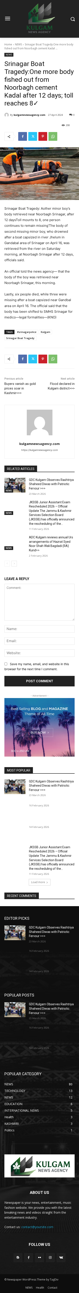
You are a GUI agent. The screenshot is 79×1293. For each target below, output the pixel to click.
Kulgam (45, 332)
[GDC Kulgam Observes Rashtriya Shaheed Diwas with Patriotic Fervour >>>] (14, 485)
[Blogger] (18, 1257)
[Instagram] (50, 1257)
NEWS (18, 44)
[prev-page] (7, 563)
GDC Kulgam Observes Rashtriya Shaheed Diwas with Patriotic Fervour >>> (51, 484)
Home (8, 44)
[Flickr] (39, 1257)
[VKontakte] (61, 1257)
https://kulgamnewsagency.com (39, 450)
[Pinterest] (42, 136)
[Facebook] (22, 136)
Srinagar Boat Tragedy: (20, 338)
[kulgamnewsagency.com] (7, 115)
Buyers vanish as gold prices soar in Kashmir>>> (20, 388)
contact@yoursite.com (37, 1227)
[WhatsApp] (52, 136)
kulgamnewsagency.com (29, 114)
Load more (38, 882)
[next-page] (14, 563)
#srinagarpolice (26, 332)
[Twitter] (32, 136)
